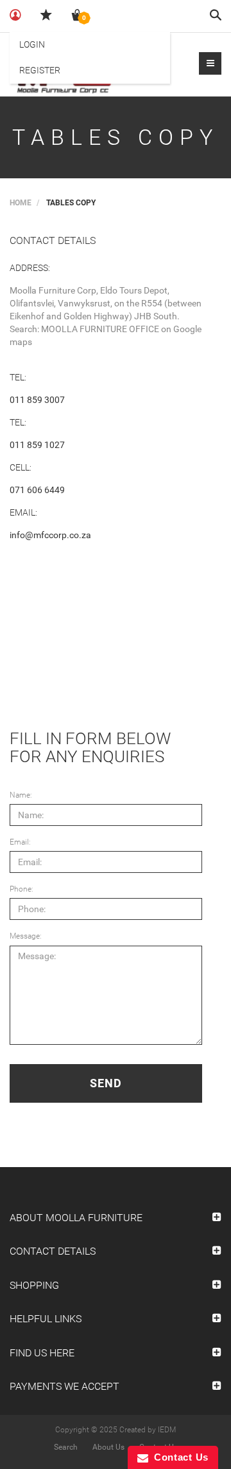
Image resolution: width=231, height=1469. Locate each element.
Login (32, 44)
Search (66, 1447)
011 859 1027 (37, 445)
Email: (20, 842)
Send (106, 1083)
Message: (26, 935)
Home (20, 202)
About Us (108, 1447)
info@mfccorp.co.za (50, 535)
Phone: (21, 889)
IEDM (167, 1429)
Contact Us (178, 1457)
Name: (21, 795)
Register (39, 70)
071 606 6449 (37, 490)
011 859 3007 (37, 400)
